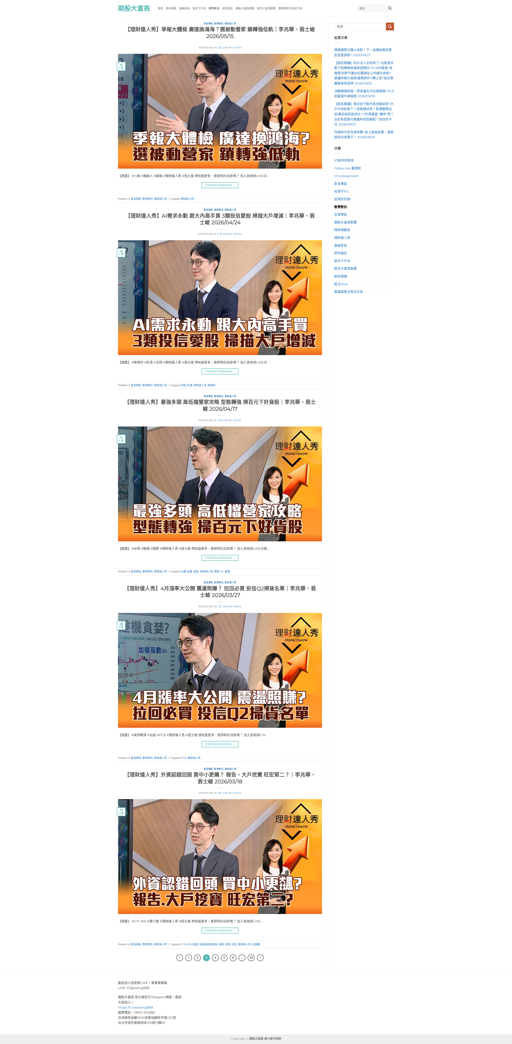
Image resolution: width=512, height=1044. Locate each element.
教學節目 (214, 8)
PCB (183, 757)
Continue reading (220, 185)
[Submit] (389, 8)
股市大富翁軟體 (266, 8)
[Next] (260, 957)
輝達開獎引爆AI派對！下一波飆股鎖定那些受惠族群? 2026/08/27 (363, 52)
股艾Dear (341, 284)
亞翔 (183, 385)
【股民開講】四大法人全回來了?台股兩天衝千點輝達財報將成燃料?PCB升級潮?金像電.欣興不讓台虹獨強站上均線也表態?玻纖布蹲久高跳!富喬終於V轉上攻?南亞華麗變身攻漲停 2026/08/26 (364, 73)
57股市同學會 (344, 160)
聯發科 (212, 385)
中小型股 (193, 944)
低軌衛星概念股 (208, 944)
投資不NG (341, 191)
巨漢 (189, 385)
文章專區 (340, 214)
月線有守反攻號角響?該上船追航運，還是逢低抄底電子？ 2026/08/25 (364, 134)
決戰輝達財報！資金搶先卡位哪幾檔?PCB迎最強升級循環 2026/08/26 (364, 93)
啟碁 (189, 571)
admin (237, 47)
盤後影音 (184, 8)
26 (251, 957)
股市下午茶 (199, 8)
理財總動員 (342, 230)
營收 (196, 571)
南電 (221, 944)
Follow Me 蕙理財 (347, 168)
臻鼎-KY (219, 571)
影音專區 (171, 8)
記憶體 (256, 944)
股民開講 (340, 276)
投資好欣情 (342, 199)
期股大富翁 (134, 8)
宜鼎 (227, 944)
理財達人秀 (230, 23)
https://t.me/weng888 (135, 1007)
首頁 (160, 8)
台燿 (183, 571)
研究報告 (227, 8)
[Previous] (179, 957)
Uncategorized (346, 176)
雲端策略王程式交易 (290, 8)
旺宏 (234, 944)
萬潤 (227, 571)
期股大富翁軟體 (245, 8)
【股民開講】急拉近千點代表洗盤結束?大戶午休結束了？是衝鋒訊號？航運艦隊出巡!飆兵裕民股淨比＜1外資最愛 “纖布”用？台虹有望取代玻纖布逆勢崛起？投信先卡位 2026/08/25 (364, 114)
